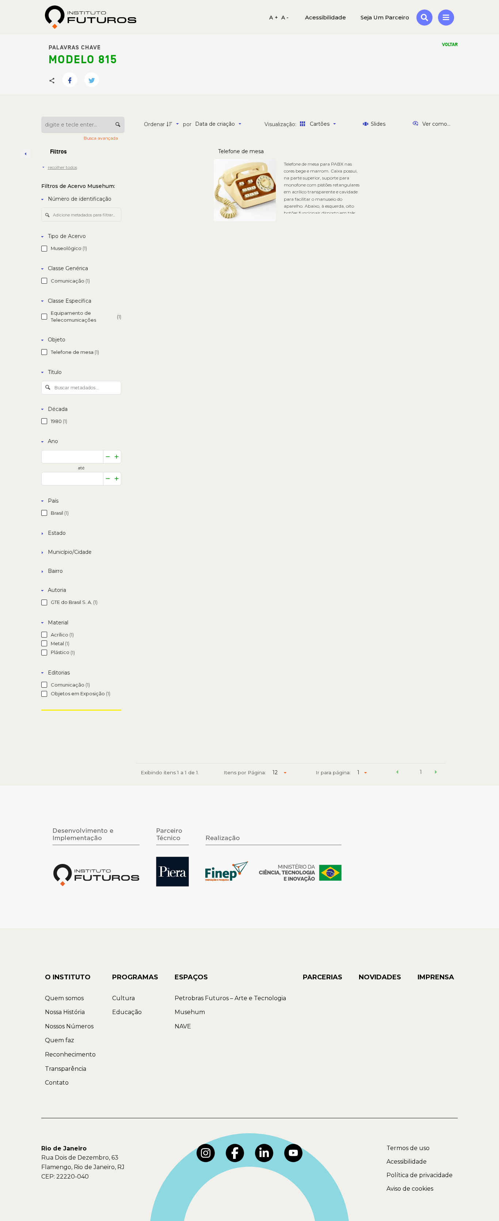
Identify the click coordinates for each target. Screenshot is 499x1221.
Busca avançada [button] (101, 138)
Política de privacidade (419, 1175)
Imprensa (436, 977)
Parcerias (322, 977)
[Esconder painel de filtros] (26, 154)
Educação (127, 1012)
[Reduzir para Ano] (107, 457)
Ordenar (154, 124)
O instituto (68, 977)
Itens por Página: (245, 772)
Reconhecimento (70, 1054)
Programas (135, 977)
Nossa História (65, 1012)
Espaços (191, 977)
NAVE (183, 1026)
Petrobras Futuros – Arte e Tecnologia (230, 998)
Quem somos (64, 998)
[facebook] (235, 1153)
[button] (397, 773)
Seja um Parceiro (385, 17)
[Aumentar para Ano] (116, 457)
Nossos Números (69, 1026)
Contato (57, 1082)
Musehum (190, 1012)
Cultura (123, 998)
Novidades (380, 977)
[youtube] (293, 1153)
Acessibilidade (406, 1161)
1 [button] (421, 772)
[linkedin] (264, 1153)
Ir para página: (333, 772)
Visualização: (281, 124)
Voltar (450, 45)
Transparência (65, 1068)
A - (285, 17)
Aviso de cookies (409, 1188)
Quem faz (59, 1040)
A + (273, 17)
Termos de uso (408, 1148)
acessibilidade (325, 17)
